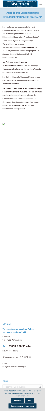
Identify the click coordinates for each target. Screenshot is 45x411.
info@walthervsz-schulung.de (14, 367)
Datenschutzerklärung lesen (22, 406)
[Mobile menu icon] (40, 3)
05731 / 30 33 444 (20, 346)
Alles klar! (18, 400)
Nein (29, 400)
